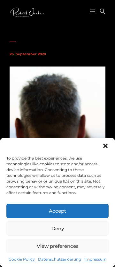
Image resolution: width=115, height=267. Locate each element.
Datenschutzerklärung (59, 259)
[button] (105, 146)
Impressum (95, 259)
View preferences (58, 246)
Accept (57, 211)
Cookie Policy (22, 259)
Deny (57, 228)
